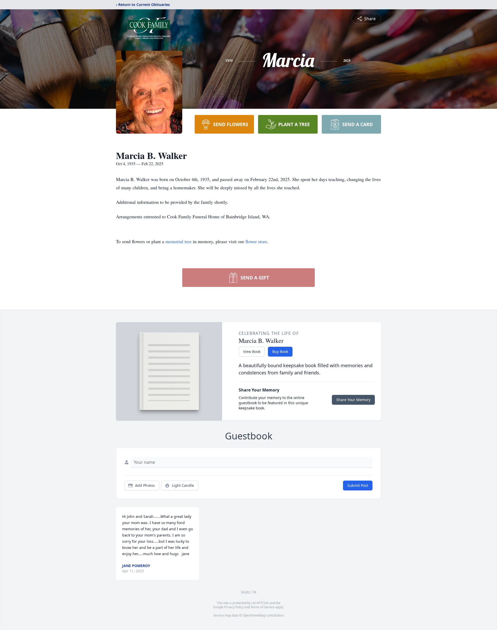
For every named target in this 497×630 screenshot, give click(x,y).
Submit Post (357, 485)
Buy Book (280, 351)
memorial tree (178, 241)
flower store (256, 241)
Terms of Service (263, 607)
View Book (251, 351)
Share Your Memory (353, 399)
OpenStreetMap (254, 615)
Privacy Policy (234, 607)
